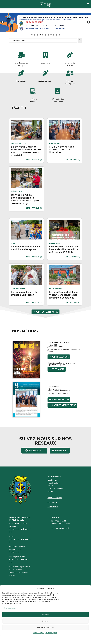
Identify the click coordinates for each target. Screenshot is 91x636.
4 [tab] (40, 35)
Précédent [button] (3, 22)
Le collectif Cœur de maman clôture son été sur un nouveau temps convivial (26, 151)
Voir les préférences (45, 627)
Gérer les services (10, 608)
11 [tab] (59, 35)
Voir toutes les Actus (47, 312)
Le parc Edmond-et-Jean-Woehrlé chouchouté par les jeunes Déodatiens (63, 295)
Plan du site (52, 502)
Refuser (45, 621)
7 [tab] (48, 35)
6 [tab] (45, 35)
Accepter (45, 614)
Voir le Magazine (60, 357)
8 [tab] (51, 35)
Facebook (35, 450)
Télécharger (58, 369)
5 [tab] (42, 35)
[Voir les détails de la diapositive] (45, 22)
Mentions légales (38, 633)
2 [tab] (34, 35)
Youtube (60, 450)
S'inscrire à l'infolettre (64, 405)
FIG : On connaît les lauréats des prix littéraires (61, 149)
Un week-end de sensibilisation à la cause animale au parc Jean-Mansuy (25, 199)
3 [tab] (37, 35)
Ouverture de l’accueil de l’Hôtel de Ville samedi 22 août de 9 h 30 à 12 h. (63, 249)
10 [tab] (56, 35)
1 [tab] (32, 35)
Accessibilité (53, 506)
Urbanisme (45, 63)
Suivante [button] (88, 22)
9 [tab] (53, 35)
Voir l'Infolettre (60, 399)
